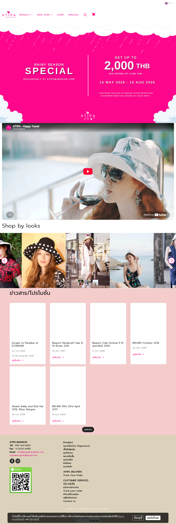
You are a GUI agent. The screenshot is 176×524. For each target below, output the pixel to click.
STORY (60, 15)
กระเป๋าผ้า (67, 466)
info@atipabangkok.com (30, 452)
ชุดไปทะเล (68, 453)
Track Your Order (73, 475)
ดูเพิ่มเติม (16, 360)
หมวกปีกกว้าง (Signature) (76, 446)
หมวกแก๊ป (68, 459)
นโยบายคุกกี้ (34, 519)
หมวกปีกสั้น (68, 456)
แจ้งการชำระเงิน (71, 487)
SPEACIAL (73, 15)
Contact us (69, 501)
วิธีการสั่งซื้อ (69, 484)
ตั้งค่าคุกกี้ (138, 518)
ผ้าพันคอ (67, 463)
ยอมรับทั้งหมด (153, 518)
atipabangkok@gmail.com (24, 455)
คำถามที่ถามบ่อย (71, 494)
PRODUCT (25, 15)
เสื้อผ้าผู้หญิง (69, 449)
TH (169, 3)
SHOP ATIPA (44, 15)
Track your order (72, 490)
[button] (85, 14)
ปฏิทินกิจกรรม (70, 497)
